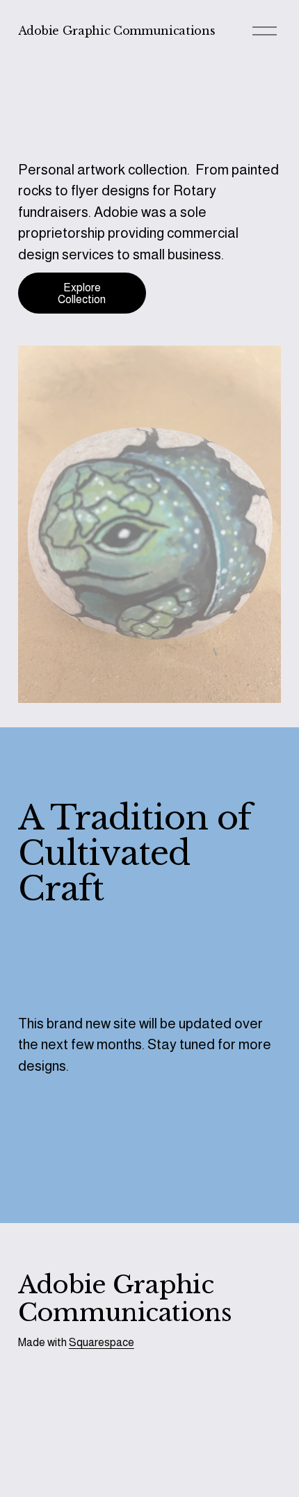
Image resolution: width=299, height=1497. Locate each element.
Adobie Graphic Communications (117, 31)
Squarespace (101, 1342)
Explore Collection (82, 293)
